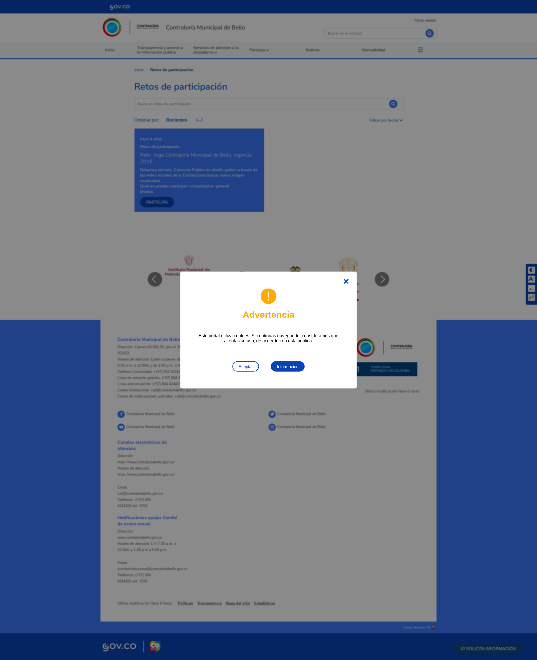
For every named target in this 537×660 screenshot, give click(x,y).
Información (287, 366)
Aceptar (246, 366)
